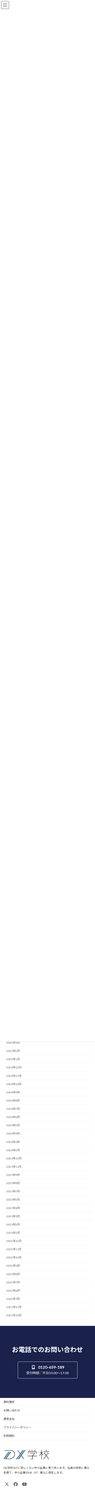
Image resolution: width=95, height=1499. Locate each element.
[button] (47, 1370)
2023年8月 (13, 1183)
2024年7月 (13, 1108)
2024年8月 (13, 1100)
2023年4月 (13, 1207)
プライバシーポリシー (17, 1427)
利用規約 (9, 1435)
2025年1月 (13, 1059)
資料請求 (9, 1402)
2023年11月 (13, 1166)
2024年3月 (13, 1141)
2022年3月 (13, 1299)
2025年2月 (13, 1051)
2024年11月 (13, 1075)
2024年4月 (13, 1133)
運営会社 (9, 1419)
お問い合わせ (11, 1410)
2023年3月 (13, 1216)
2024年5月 (13, 1125)
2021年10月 (13, 1315)
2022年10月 (13, 1257)
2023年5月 (13, 1199)
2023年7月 (13, 1191)
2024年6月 (13, 1117)
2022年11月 (13, 1249)
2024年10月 (13, 1084)
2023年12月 (13, 1158)
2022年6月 (13, 1290)
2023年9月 (13, 1175)
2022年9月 (13, 1265)
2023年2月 (13, 1224)
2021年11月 (13, 1307)
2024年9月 (13, 1092)
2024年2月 (13, 1150)
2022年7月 (13, 1282)
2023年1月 (13, 1232)
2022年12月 (13, 1241)
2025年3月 (13, 1042)
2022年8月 (13, 1274)
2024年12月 (13, 1067)
